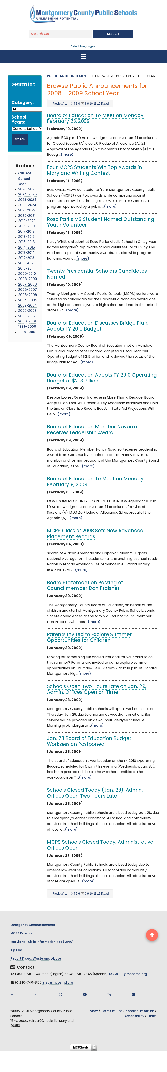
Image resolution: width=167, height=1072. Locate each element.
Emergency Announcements (32, 925)
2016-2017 (26, 237)
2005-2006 (27, 295)
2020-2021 (26, 216)
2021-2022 (26, 210)
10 (91, 103)
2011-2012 (25, 263)
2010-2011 (26, 269)
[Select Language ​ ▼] (96, 46)
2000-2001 (27, 321)
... (69, 103)
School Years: (19, 120)
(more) (67, 155)
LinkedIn (109, 994)
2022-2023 (27, 205)
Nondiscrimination (139, 1011)
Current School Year (24, 179)
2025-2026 (27, 189)
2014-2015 (26, 247)
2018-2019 (26, 226)
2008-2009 (27, 279)
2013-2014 (26, 253)
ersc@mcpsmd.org (57, 982)
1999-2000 (27, 327)
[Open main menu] (83, 56)
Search (113, 34)
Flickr (133, 994)
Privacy (92, 1011)
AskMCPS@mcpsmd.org (128, 974)
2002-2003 (27, 311)
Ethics (152, 1016)
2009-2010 (27, 274)
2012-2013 (26, 258)
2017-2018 (26, 232)
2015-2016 (26, 242)
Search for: (23, 85)
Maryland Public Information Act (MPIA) (41, 942)
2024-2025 (27, 194)
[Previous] (58, 103)
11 (95, 103)
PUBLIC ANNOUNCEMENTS (68, 76)
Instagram (60, 994)
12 (98, 103)
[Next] (105, 103)
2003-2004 (27, 305)
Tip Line (16, 950)
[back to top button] (152, 935)
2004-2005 (27, 300)
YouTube (85, 994)
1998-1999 (26, 332)
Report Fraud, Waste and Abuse (35, 958)
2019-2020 (27, 221)
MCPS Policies (21, 933)
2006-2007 (27, 290)
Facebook (12, 994)
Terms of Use (111, 1011)
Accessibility (134, 1016)
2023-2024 (27, 200)
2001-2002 (27, 316)
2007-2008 (27, 284)
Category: (23, 103)
